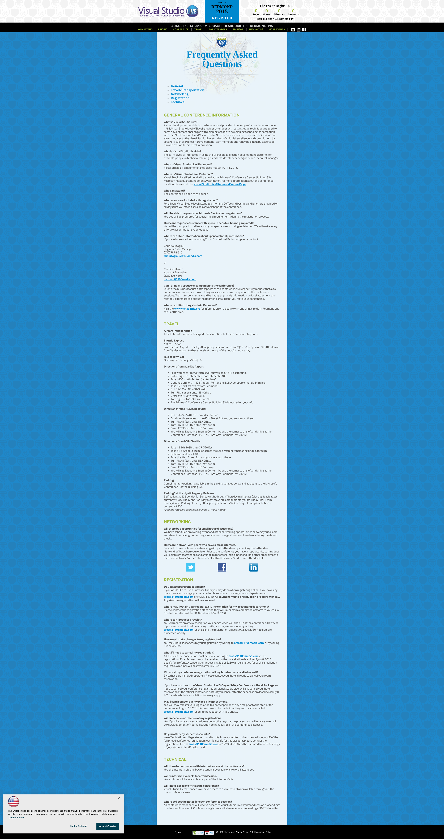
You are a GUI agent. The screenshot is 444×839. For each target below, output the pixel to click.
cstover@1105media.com (180, 279)
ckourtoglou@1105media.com (183, 256)
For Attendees (218, 29)
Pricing (162, 29)
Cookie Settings (78, 826)
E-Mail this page (200, 833)
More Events (277, 29)
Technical (178, 102)
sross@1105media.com (179, 596)
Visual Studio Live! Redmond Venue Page (220, 184)
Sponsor (238, 29)
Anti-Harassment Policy (260, 832)
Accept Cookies (107, 826)
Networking (180, 94)
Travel (198, 29)
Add (211, 833)
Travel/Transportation (187, 90)
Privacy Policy (242, 832)
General (177, 86)
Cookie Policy (16, 817)
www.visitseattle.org (187, 308)
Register (222, 18)
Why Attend (145, 29)
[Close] (118, 798)
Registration (180, 98)
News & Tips (256, 29)
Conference (181, 29)
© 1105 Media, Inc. (225, 832)
